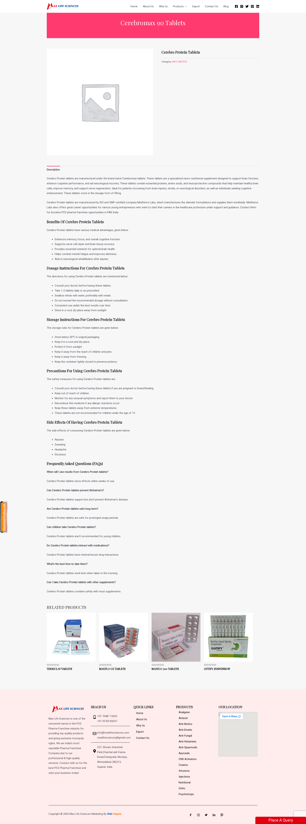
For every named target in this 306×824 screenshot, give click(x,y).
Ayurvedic (184, 753)
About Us (148, 6)
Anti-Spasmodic (188, 747)
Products (178, 6)
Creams (183, 765)
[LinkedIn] (214, 815)
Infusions (184, 770)
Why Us (163, 6)
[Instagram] (241, 6)
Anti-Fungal (185, 735)
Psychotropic (186, 794)
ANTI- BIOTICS (179, 61)
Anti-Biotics (185, 724)
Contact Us (211, 6)
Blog (226, 6)
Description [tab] (53, 169)
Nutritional (185, 782)
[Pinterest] (252, 6)
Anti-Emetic (185, 729)
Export (196, 6)
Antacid (183, 718)
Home (134, 6)
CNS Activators (188, 759)
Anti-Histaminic (188, 741)
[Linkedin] (257, 6)
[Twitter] (247, 6)
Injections (184, 776)
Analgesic (184, 712)
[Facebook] (236, 6)
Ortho (182, 788)
